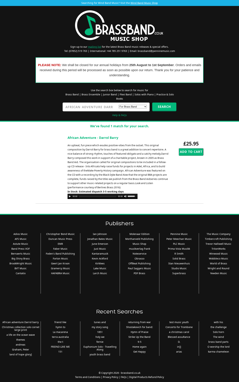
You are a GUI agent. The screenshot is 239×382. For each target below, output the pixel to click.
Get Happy (139, 351)
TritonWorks (219, 248)
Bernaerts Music (20, 253)
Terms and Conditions (87, 377)
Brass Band (72, 94)
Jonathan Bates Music (100, 239)
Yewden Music (218, 273)
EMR (60, 243)
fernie (99, 341)
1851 (100, 332)
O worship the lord (219, 346)
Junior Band (110, 94)
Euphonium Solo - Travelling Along (100, 348)
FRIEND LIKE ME (60, 346)
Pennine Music (179, 234)
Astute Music (20, 243)
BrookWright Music (20, 263)
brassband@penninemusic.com (156, 51)
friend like (60, 322)
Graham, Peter (20, 349)
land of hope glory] (20, 354)
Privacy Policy (110, 377)
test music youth (179, 322)
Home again (139, 346)
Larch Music (100, 273)
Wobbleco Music (218, 258)
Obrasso (139, 258)
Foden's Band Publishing (60, 253)
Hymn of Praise (139, 332)
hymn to (60, 327)
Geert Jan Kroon (60, 263)
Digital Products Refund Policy (146, 377)
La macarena (60, 332)
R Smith (179, 253)
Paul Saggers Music (139, 268)
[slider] (133, 196)
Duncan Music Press (60, 239)
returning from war (139, 322)
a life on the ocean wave (20, 334)
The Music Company (218, 234)
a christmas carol (179, 332)
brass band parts (218, 341)
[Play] (69, 196)
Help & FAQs (119, 115)
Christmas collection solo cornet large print (20, 328)
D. (179, 341)
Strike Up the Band (139, 337)
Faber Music (60, 248)
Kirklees (100, 263)
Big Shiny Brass (21, 258)
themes (20, 339)
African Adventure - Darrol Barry (93, 138)
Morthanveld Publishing (139, 239)
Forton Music (60, 258)
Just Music (100, 248)
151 (60, 351)
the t (60, 341)
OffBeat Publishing (139, 263)
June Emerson (100, 243)
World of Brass (218, 263)
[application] (103, 196)
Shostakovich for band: (139, 327)
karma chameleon (218, 351)
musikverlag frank (139, 248)
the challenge (218, 327)
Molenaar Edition (139, 234)
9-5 (139, 341)
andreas (20, 344)
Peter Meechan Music (179, 239)
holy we (100, 337)
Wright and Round (218, 268)
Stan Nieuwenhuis (179, 263)
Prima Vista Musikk (179, 248)
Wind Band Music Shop (144, 3)
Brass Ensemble (91, 94)
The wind (218, 337)
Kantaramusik (100, 253)
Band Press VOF (20, 248)
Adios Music (20, 234)
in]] (179, 346)
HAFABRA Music (60, 273)
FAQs (124, 377)
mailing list (94, 46)
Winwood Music (218, 253)
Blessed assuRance (179, 337)
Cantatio (21, 273)
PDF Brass (139, 273)
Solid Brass (179, 258)
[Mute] (125, 196)
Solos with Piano (144, 94)
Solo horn (218, 332)
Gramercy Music (60, 268)
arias (179, 351)
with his (218, 322)
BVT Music (21, 268)
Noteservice (139, 253)
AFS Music (21, 239)
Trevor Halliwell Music (218, 243)
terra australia (60, 337)
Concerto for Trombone (179, 327)
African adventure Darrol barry (20, 322)
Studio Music (179, 268)
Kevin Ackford (100, 258)
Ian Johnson (100, 234)
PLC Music (179, 243)
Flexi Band (126, 94)
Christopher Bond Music (60, 234)
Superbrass (179, 273)
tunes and (100, 322)
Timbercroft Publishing (218, 239)
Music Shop (139, 243)
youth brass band (100, 354)
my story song (100, 327)
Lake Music (99, 268)
